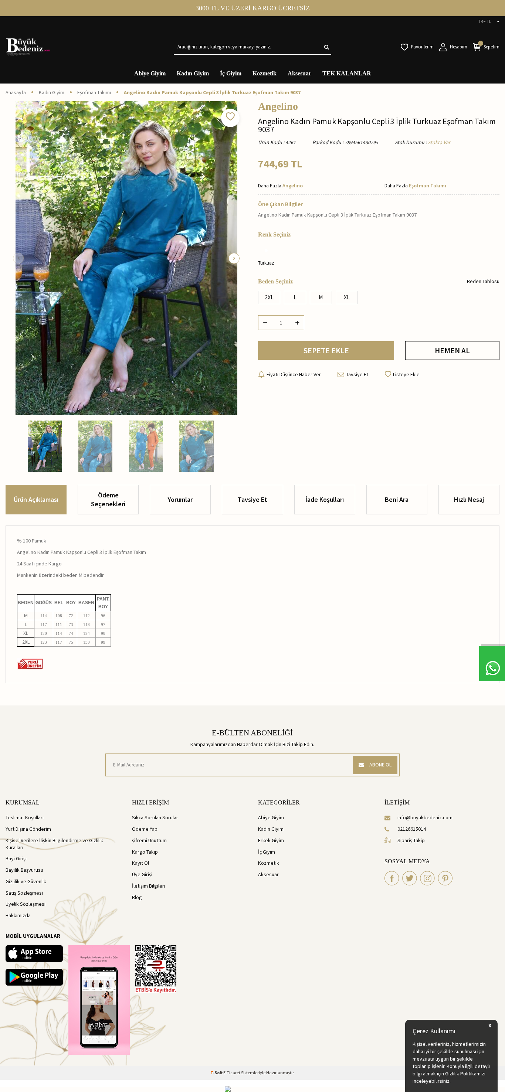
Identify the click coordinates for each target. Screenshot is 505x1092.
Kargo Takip (145, 851)
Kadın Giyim (193, 73)
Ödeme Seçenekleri (108, 499)
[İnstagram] (427, 878)
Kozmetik (265, 73)
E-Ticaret (231, 1072)
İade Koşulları (324, 499)
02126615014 (411, 829)
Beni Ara (397, 499)
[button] (18, 258)
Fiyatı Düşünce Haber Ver (294, 374)
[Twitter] (409, 878)
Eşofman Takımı (94, 92)
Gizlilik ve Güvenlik (26, 881)
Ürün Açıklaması (36, 499)
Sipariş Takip (411, 840)
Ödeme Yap (144, 829)
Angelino (278, 106)
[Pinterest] (445, 878)
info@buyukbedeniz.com (425, 817)
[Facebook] (391, 878)
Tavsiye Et (357, 374)
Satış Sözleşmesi (24, 892)
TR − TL (484, 21)
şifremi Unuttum (149, 840)
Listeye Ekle (406, 374)
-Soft (216, 1072)
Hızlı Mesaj (469, 499)
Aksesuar (299, 73)
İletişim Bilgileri (148, 885)
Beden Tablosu (483, 281)
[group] (126, 258)
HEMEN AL (452, 351)
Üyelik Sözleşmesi (25, 904)
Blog (137, 897)
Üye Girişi (142, 874)
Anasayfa (16, 92)
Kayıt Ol (140, 863)
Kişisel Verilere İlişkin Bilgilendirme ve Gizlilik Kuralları (54, 844)
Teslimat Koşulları (25, 817)
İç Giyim (230, 73)
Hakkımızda (18, 915)
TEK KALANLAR (346, 73)
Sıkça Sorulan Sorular (155, 817)
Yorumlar (180, 499)
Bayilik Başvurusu (24, 870)
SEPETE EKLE (326, 351)
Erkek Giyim (271, 840)
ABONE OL (380, 764)
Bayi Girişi (16, 858)
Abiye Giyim (150, 73)
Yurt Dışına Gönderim (28, 829)
